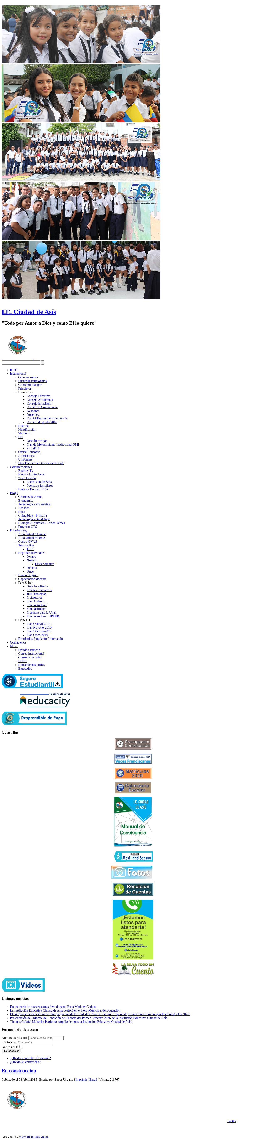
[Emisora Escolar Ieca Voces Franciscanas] (133, 762)
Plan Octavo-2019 (38, 623)
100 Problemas (36, 594)
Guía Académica (37, 586)
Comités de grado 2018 (42, 422)
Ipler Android (35, 601)
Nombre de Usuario (15, 1038)
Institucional (18, 373)
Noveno (32, 560)
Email (93, 1079)
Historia (23, 426)
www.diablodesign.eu (33, 1136)
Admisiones (26, 455)
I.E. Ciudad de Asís (29, 312)
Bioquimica (25, 500)
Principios (24, 388)
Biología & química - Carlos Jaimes (41, 523)
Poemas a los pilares (40, 485)
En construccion (19, 1070)
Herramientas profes (31, 665)
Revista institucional (31, 474)
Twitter (231, 1121)
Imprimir (82, 1079)
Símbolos (24, 433)
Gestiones (33, 411)
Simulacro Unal (37, 605)
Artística (23, 508)
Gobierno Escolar (29, 384)
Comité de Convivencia (42, 407)
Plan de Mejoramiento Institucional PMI (53, 444)
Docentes (33, 414)
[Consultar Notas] (45, 706)
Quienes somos (28, 377)
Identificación (27, 429)
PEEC (22, 661)
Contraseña (9, 1042)
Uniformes (25, 459)
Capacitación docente (32, 579)
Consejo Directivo (38, 396)
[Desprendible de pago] (34, 724)
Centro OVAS (27, 541)
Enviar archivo (44, 564)
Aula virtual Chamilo (32, 534)
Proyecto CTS (27, 526)
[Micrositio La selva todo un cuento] (133, 969)
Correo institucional (31, 653)
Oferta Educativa (29, 452)
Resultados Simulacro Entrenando (40, 638)
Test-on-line (26, 545)
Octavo (31, 556)
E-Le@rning (18, 530)
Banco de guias (28, 575)
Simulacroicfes (36, 609)
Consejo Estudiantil (39, 403)
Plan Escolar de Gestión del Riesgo (41, 463)
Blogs (14, 493)
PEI (20, 437)
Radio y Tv (25, 470)
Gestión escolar (37, 440)
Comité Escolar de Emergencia (47, 418)
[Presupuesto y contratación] (133, 748)
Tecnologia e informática (34, 504)
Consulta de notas (30, 657)
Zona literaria (27, 478)
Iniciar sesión (11, 1050)
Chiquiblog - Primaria (32, 515)
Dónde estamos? (29, 650)
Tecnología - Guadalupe (34, 519)
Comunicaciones (21, 467)
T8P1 (30, 549)
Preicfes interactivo (39, 590)
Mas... (14, 646)
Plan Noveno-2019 (39, 627)
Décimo (32, 567)
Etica (21, 511)
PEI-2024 (33, 448)
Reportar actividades (31, 553)
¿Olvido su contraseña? (25, 1062)
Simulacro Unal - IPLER (43, 616)
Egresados (25, 668)
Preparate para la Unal (41, 612)
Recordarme (10, 1046)
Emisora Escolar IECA (33, 489)
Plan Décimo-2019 (39, 631)
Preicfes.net (34, 597)
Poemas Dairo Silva (40, 482)
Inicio (13, 370)
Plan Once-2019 (37, 635)
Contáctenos (18, 642)
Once (30, 571)
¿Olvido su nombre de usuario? (30, 1058)
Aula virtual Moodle (31, 538)
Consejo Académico (40, 399)
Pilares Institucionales (32, 381)
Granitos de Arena (30, 496)
